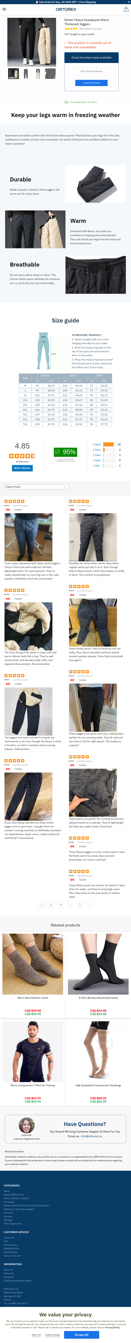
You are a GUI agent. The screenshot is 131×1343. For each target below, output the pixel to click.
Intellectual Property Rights (18, 1280)
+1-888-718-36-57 (17, 1303)
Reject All (36, 1335)
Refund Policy (11, 1252)
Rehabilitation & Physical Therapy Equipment (26, 1205)
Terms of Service (12, 1255)
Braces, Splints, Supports (16, 1198)
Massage (8, 1220)
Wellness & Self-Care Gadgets (19, 1209)
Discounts (9, 1273)
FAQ (6, 1241)
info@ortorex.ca (91, 1136)
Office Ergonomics (13, 1223)
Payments (9, 1277)
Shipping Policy (11, 1248)
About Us (8, 1269)
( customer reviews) (91, 28)
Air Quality (9, 1202)
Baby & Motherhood (14, 1194)
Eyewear (8, 1216)
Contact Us (9, 1237)
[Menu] (4, 9)
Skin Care (8, 1212)
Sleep (7, 1191)
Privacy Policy (11, 1244)
